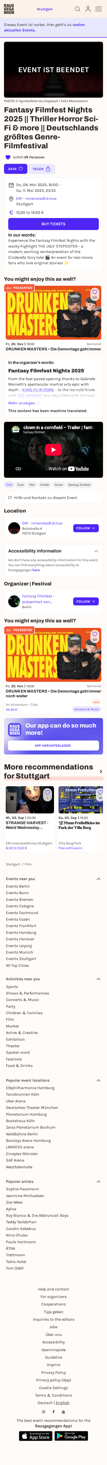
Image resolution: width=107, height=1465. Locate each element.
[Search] (77, 9)
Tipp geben (53, 1311)
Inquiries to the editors (53, 1319)
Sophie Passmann (22, 1189)
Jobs (53, 1326)
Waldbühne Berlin (22, 1134)
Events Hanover (20, 939)
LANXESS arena (20, 1147)
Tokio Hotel (16, 1261)
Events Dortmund (22, 912)
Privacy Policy (53, 1372)
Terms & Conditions (53, 1395)
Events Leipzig (19, 945)
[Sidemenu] (98, 8)
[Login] (88, 9)
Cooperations (53, 1304)
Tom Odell (14, 1268)
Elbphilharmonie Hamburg (30, 1087)
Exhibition (15, 1039)
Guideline (53, 1357)
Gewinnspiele (54, 1349)
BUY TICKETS (53, 224)
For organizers (54, 1296)
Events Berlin (18, 886)
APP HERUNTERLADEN (64, 746)
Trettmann (15, 1254)
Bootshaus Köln (20, 1120)
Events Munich (19, 952)
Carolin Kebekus (21, 1228)
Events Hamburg (21, 932)
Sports (12, 986)
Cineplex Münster (22, 1153)
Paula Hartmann (21, 1241)
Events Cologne (20, 906)
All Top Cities (17, 965)
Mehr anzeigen (21, 403)
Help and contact (53, 1289)
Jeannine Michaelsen (25, 1195)
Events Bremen (19, 899)
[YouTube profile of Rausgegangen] (63, 1412)
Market (12, 1026)
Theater (13, 1045)
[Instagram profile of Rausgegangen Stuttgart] (44, 1412)
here (36, 570)
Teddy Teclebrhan (21, 1222)
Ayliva (11, 1209)
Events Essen (18, 919)
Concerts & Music (22, 999)
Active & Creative (22, 1032)
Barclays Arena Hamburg (28, 1140)
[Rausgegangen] (9, 9)
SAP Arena (15, 1160)
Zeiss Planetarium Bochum (30, 1127)
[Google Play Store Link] (71, 1436)
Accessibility (53, 1342)
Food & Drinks (19, 1065)
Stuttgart (13, 864)
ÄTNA (10, 1248)
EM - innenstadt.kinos (36, 198)
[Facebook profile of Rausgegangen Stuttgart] (53, 1412)
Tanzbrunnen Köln (22, 1094)
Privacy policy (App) (53, 1380)
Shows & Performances (27, 993)
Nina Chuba (17, 1235)
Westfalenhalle (19, 1167)
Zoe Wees (14, 1202)
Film (9, 485)
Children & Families (24, 1012)
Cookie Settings (53, 1387)
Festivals (14, 1059)
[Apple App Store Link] (36, 1436)
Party (10, 1006)
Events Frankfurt (21, 925)
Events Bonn (17, 892)
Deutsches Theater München (32, 1107)
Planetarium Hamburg (26, 1114)
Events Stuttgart (21, 958)
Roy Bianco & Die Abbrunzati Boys (37, 1215)
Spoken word (18, 1052)
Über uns (54, 1334)
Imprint (53, 1364)
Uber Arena (16, 1101)
